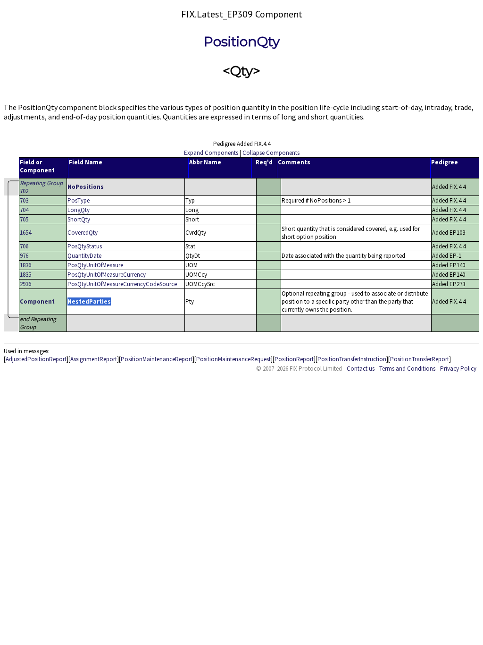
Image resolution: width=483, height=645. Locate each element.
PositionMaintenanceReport (156, 359)
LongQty (78, 210)
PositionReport (294, 359)
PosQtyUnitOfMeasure (95, 265)
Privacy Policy (458, 369)
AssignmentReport (93, 359)
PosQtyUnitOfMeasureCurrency (106, 275)
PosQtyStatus (84, 246)
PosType (78, 200)
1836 (25, 265)
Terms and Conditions (407, 369)
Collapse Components (271, 153)
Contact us (361, 369)
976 (24, 256)
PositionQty (242, 42)
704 (24, 210)
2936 (25, 284)
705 (24, 219)
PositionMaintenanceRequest (233, 359)
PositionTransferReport (419, 359)
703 (24, 200)
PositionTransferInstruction (351, 359)
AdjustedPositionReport (36, 359)
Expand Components (211, 153)
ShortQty (78, 219)
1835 (25, 275)
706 (24, 246)
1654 (25, 233)
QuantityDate (84, 256)
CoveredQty (82, 233)
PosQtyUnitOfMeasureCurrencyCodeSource (122, 284)
